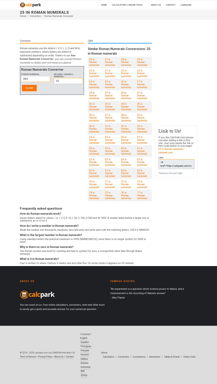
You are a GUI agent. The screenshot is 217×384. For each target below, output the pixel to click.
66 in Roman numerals (94, 173)
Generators (154, 357)
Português (86, 346)
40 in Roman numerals (126, 95)
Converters (35, 16)
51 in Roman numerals (110, 129)
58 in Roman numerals (94, 151)
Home (23, 16)
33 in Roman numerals (142, 73)
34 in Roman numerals (94, 84)
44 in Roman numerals (126, 106)
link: (161, 158)
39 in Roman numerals (110, 95)
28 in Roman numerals (126, 62)
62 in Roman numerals (94, 162)
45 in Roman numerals (142, 106)
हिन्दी (83, 371)
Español (85, 342)
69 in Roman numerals (142, 173)
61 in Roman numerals (142, 151)
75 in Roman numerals (110, 195)
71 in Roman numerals (110, 184)
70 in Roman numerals (94, 184)
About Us (59, 356)
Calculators (108, 357)
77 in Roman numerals (142, 195)
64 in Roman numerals (126, 162)
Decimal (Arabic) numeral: (63, 75)
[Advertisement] (86, 29)
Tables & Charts (172, 357)
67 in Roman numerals (110, 173)
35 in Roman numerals (110, 84)
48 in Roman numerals (126, 117)
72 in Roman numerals (126, 184)
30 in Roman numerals (94, 73)
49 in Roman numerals (142, 117)
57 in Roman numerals (142, 140)
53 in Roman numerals (142, 129)
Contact (70, 356)
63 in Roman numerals (110, 162)
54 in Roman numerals (94, 140)
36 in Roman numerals (126, 84)
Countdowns (139, 357)
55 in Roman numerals (110, 140)
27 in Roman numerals (110, 62)
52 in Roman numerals (126, 129)
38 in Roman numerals (94, 95)
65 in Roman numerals (142, 162)
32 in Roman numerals (126, 73)
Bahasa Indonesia (85, 365)
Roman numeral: (30, 74)
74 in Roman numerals (94, 195)
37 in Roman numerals (142, 84)
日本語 (84, 375)
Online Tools (189, 357)
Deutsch (85, 354)
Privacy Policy (45, 356)
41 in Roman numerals (142, 95)
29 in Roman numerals (142, 62)
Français (85, 350)
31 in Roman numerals (110, 73)
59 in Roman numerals (110, 151)
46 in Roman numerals (94, 117)
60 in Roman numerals (126, 151)
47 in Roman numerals (110, 117)
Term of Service (28, 356)
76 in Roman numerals (126, 195)
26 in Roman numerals (94, 62)
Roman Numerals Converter (58, 16)
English (83, 338)
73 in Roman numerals (142, 184)
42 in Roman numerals (94, 106)
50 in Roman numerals (94, 129)
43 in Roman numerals (110, 106)
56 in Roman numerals (126, 140)
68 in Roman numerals (126, 173)
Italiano (84, 359)
